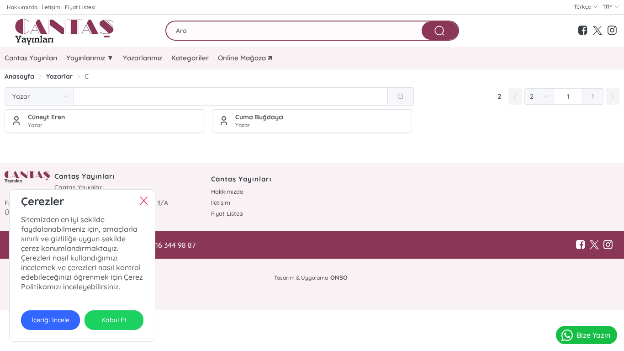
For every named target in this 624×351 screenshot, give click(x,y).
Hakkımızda (22, 7)
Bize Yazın (593, 335)
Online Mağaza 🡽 (245, 57)
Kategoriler (189, 57)
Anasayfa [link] (19, 76)
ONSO (339, 277)
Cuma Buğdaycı (259, 117)
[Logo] (66, 31)
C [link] (87, 76)
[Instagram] (608, 245)
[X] (594, 245)
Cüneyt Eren (46, 117)
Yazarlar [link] (59, 76)
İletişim (51, 7)
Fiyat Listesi (80, 7)
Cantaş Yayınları (31, 57)
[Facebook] (580, 245)
